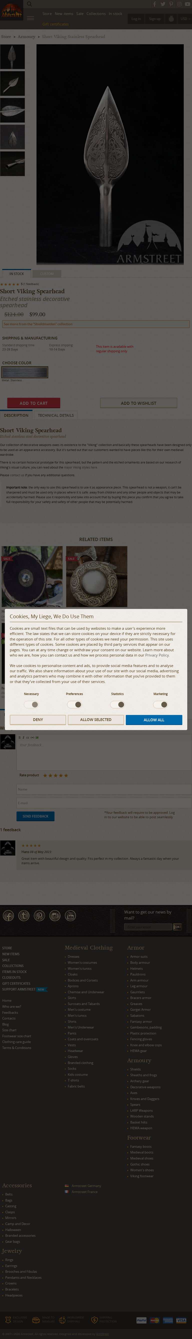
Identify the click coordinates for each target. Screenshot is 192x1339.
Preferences (74, 694)
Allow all (154, 719)
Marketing (161, 694)
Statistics (117, 694)
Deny (38, 719)
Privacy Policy (157, 655)
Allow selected (96, 719)
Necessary (31, 694)
